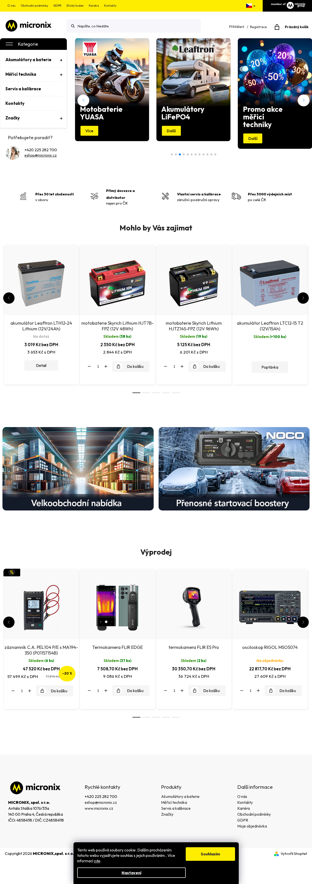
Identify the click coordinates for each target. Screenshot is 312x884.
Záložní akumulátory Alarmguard (215, 154)
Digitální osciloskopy (176, 154)
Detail (41, 365)
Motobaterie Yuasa (180, 154)
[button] (83, 100)
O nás (11, 5)
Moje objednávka (252, 826)
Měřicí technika (174, 802)
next (303, 298)
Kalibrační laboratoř (196, 154)
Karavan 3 (184, 154)
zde (97, 860)
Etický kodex (75, 5)
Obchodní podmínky (34, 5)
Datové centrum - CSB (172, 154)
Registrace (258, 27)
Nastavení (131, 872)
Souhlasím (210, 853)
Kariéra (94, 5)
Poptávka (269, 367)
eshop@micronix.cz (40, 155)
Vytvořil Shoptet (294, 853)
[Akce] (41, 603)
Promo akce (188, 154)
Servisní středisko (207, 154)
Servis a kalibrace (176, 808)
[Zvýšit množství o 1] (106, 366)
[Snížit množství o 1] (89, 366)
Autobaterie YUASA (200, 154)
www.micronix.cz (99, 808)
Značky (167, 814)
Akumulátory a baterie (180, 796)
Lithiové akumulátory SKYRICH (211, 154)
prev (9, 298)
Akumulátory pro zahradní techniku (192, 154)
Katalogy (203, 154)
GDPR (57, 5)
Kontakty (110, 5)
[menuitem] (32, 60)
